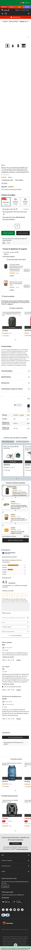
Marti (3, 644)
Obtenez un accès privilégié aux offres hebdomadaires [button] (14, 948)
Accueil (5, 21)
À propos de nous (6, 866)
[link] (7, 177)
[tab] (6, 202)
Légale (3, 871)
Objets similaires (19, 180)
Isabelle (4, 698)
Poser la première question (15, 737)
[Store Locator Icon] (2, 10)
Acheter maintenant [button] (23, 233)
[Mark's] (19, 6)
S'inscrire (5, 886)
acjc (3, 669)
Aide (3, 855)
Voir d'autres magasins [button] (9, 219)
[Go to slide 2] (13, 46)
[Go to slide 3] (18, 46)
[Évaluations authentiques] (9, 553)
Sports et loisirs (13, 21)
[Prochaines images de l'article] (28, 37)
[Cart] (29, 13)
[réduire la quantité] (13, 226)
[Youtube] (14, 909)
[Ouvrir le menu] (2, 14)
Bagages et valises (25, 21)
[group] (5, 821)
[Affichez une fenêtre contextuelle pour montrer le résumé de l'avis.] (14, 468)
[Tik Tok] (22, 909)
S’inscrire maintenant (22, 849)
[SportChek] (12, 6)
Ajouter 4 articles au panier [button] (15, 540)
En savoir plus (5, 897)
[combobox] (16, 631)
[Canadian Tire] (4, 6)
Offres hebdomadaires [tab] (8, 441)
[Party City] (27, 6)
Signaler (18, 660)
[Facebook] (3, 909)
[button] (16, 209)
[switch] (16, 405)
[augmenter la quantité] (2, 226)
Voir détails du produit (7, 180)
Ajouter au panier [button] (8, 233)
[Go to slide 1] (7, 46)
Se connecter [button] (15, 843)
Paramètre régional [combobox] (7, 627)
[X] (7, 909)
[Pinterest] (18, 909)
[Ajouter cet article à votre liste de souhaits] (17, 226)
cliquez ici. (10, 304)
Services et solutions (7, 860)
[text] (12, 333)
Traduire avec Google (8, 657)
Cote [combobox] (4, 622)
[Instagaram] (11, 909)
